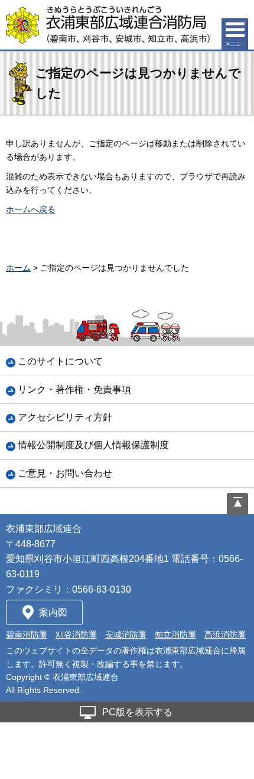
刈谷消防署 (76, 634)
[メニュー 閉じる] (235, 34)
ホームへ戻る (31, 209)
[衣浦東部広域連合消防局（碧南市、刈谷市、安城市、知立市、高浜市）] (108, 25)
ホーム (18, 267)
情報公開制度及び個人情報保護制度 (93, 445)
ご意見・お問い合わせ (65, 473)
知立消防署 (175, 634)
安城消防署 (125, 634)
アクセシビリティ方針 (65, 417)
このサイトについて (60, 361)
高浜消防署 (225, 634)
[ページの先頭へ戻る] (237, 504)
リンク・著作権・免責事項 (74, 389)
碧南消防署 (26, 634)
